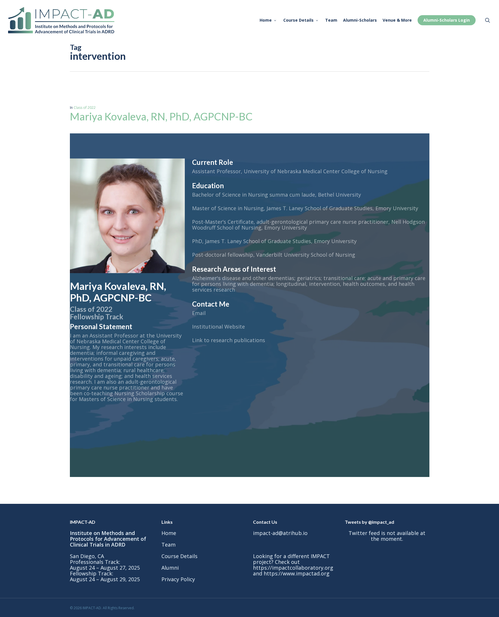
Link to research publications (228, 340)
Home (168, 533)
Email (199, 313)
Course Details (179, 556)
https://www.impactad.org (296, 573)
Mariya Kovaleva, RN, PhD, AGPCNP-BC (161, 116)
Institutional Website (218, 326)
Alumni (170, 567)
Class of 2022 (85, 107)
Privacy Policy (178, 579)
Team (168, 544)
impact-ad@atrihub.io (280, 533)
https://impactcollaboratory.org (293, 567)
